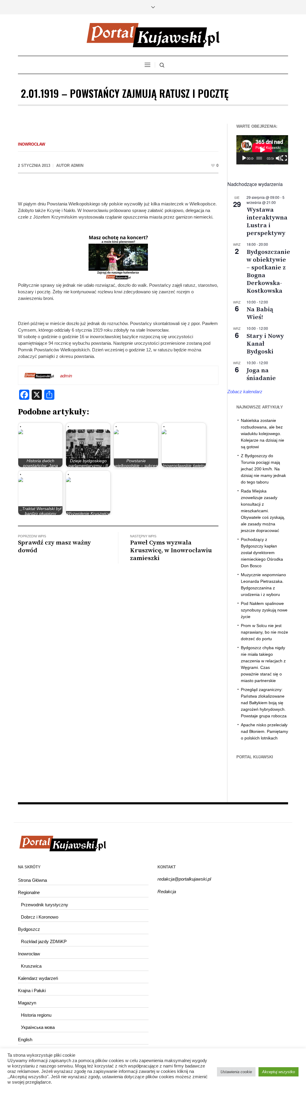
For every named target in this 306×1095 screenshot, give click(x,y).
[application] (262, 149)
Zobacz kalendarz (244, 391)
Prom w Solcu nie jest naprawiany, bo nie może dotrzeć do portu (264, 632)
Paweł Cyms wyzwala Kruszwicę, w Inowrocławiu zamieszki (171, 550)
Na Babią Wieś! (260, 313)
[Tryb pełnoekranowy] (284, 158)
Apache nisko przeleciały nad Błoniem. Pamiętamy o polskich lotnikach (264, 731)
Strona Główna (32, 880)
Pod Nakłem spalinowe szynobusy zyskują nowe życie (264, 610)
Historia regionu (36, 1015)
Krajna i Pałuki (32, 990)
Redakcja (166, 891)
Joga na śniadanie (261, 374)
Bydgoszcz (29, 929)
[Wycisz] (278, 158)
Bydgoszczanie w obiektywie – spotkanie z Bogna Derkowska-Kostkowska (268, 271)
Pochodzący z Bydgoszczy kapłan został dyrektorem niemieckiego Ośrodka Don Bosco (262, 552)
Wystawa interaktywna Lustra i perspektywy (267, 221)
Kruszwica (31, 966)
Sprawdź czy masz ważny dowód (54, 546)
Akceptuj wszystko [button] (278, 1072)
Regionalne (29, 892)
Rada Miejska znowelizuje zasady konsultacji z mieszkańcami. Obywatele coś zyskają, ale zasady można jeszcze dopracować (263, 511)
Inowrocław (31, 144)
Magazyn (27, 1002)
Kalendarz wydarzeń (38, 978)
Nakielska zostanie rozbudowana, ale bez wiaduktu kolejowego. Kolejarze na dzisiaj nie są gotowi (262, 433)
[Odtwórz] (244, 158)
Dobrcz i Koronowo (39, 916)
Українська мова (38, 1027)
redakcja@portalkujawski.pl (184, 879)
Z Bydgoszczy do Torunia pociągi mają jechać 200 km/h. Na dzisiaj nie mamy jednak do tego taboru (263, 468)
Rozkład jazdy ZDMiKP (44, 941)
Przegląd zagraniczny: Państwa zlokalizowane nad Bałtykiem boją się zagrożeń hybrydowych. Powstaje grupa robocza (264, 702)
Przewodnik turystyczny (44, 904)
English (25, 1039)
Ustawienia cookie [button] (236, 1072)
